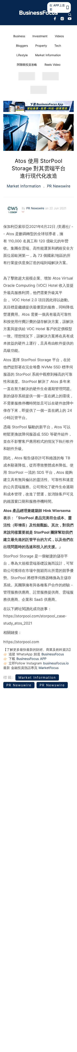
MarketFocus (49, 668)
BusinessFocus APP (31, 659)
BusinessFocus (52, 654)
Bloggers (22, 45)
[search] (70, 15)
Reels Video (52, 64)
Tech (57, 45)
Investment (39, 36)
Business (19, 36)
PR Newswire (58, 186)
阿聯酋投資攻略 (27, 64)
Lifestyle (22, 55)
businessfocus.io (56, 663)
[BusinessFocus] (38, 12)
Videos (59, 36)
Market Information (48, 55)
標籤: (8, 677)
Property (41, 45)
